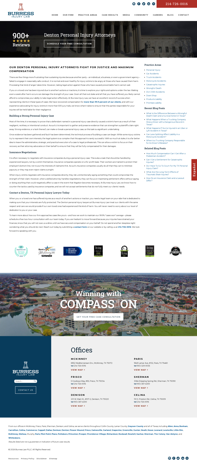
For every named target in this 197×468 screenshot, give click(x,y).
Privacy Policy (27, 459)
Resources (13, 459)
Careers (158, 15)
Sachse (140, 434)
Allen (170, 426)
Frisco (88, 430)
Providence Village (96, 434)
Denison (57, 430)
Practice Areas (87, 15)
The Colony (159, 434)
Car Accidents (152, 74)
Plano (54, 434)
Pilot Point (46, 434)
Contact (183, 15)
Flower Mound (77, 430)
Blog (170, 15)
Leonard (158, 430)
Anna (176, 426)
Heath (144, 430)
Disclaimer (42, 459)
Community (141, 15)
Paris (37, 434)
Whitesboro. (14, 438)
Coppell (41, 430)
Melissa (22, 434)
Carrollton (13, 430)
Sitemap (53, 459)
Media (126, 15)
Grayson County (135, 426)
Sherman (148, 434)
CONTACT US (25, 390)
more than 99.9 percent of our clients (102, 102)
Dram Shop (151, 95)
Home (55, 15)
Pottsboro (63, 434)
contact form (80, 227)
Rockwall (123, 434)
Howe (150, 430)
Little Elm (178, 430)
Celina (22, 430)
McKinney (13, 434)
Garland (107, 430)
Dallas (49, 430)
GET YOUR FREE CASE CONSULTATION (98, 317)
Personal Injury (153, 70)
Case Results (110, 15)
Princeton (73, 434)
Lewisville (168, 430)
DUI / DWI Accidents (155, 92)
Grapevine (117, 430)
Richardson (112, 434)
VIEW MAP (78, 370)
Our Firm (68, 15)
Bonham (183, 426)
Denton (65, 430)
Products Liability (154, 99)
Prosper (82, 434)
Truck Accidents (153, 77)
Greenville (127, 430)
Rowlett (132, 434)
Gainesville (96, 430)
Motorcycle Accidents (156, 81)
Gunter (136, 430)
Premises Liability (154, 103)
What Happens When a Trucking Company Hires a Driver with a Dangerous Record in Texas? (166, 122)
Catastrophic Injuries (155, 85)
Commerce (31, 430)
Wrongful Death (153, 88)
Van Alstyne (172, 434)
